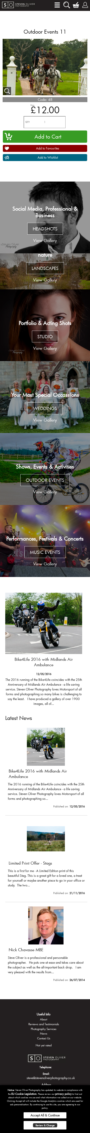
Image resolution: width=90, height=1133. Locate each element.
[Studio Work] (45, 325)
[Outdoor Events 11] (7, 91)
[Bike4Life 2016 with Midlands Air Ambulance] (44, 651)
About (43, 1019)
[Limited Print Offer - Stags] (46, 858)
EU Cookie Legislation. (24, 1093)
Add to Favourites (47, 148)
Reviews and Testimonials (43, 1024)
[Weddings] (45, 397)
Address (46, 1084)
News (43, 1033)
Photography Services (43, 1029)
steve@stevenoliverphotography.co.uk (51, 1078)
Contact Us (43, 1038)
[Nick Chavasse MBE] (46, 945)
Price (32, 105)
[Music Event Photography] (45, 541)
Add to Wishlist (48, 157)
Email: (46, 1073)
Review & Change (45, 1125)
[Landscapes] (45, 271)
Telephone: (46, 1067)
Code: (42, 99)
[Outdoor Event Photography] (45, 469)
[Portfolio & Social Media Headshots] (45, 218)
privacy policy (63, 1093)
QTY (27, 122)
